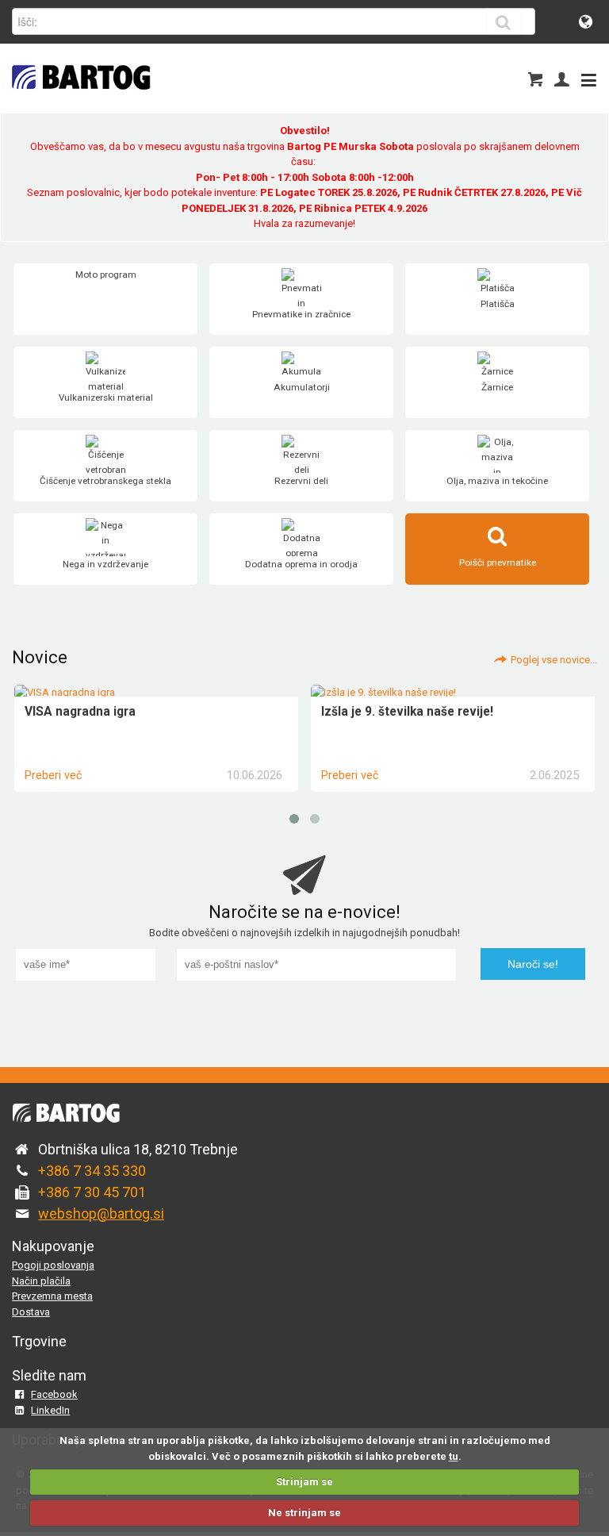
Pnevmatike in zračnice (301, 314)
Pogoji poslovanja (53, 1265)
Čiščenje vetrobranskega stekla (105, 480)
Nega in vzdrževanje (105, 564)
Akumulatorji (302, 387)
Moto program (105, 274)
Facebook (54, 1394)
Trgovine (39, 1341)
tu (453, 1456)
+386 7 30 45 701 (92, 1192)
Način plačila (41, 1281)
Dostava (31, 1312)
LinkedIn (50, 1410)
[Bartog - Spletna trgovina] (79, 100)
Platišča (498, 303)
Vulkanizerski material (106, 397)
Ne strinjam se (304, 1513)
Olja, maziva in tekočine (497, 480)
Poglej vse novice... (554, 660)
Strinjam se (304, 1482)
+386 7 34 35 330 (92, 1170)
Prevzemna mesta (52, 1296)
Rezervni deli (301, 480)
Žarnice (497, 387)
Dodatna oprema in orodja (301, 564)
